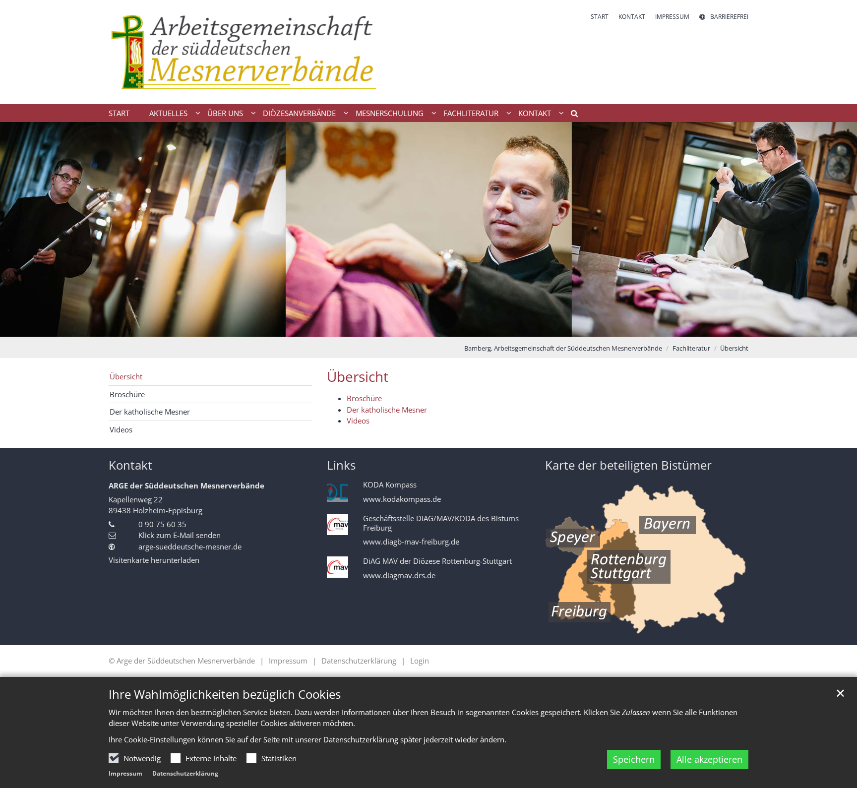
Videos (358, 420)
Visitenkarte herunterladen (154, 560)
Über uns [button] (225, 113)
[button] (571, 115)
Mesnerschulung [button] (390, 113)
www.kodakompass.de (402, 499)
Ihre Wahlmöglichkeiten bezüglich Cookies (225, 694)
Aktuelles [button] (168, 113)
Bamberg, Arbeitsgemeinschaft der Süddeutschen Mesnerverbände (563, 348)
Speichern (634, 759)
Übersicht (734, 348)
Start (119, 113)
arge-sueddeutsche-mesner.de (190, 546)
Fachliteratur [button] (470, 113)
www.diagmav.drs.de (399, 575)
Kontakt (130, 465)
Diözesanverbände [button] (299, 113)
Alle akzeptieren (709, 759)
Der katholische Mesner (387, 410)
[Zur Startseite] (265, 52)
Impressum (125, 773)
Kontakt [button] (534, 113)
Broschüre (364, 398)
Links (341, 465)
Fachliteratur (691, 348)
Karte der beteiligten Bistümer (628, 465)
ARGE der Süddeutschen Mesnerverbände (186, 485)
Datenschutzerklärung (185, 773)
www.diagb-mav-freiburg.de (411, 541)
